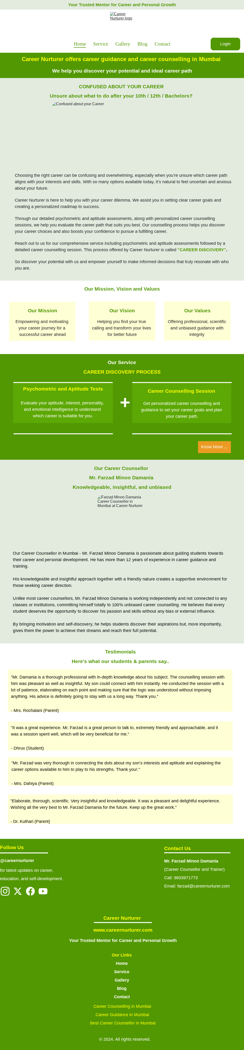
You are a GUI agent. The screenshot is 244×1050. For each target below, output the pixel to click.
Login (225, 44)
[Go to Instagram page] (5, 891)
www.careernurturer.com (122, 930)
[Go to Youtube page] (43, 891)
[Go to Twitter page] (17, 891)
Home (80, 44)
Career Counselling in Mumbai (122, 1006)
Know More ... (214, 446)
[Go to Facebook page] (30, 891)
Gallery (122, 44)
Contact (162, 44)
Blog (142, 44)
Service (100, 44)
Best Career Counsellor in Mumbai (123, 1023)
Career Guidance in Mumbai (123, 1014)
